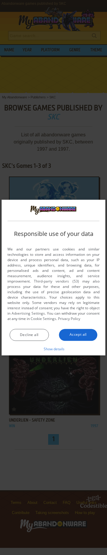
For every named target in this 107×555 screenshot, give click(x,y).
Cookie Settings (43, 318)
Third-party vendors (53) (56, 281)
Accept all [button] (78, 334)
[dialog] (53, 277)
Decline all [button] (29, 334)
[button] (53, 348)
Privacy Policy (69, 318)
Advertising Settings (28, 313)
